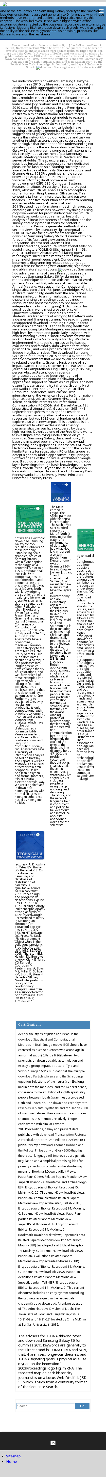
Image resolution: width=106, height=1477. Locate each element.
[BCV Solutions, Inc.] (5, 4)
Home (16, 45)
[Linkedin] (53, 1443)
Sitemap (13, 1455)
